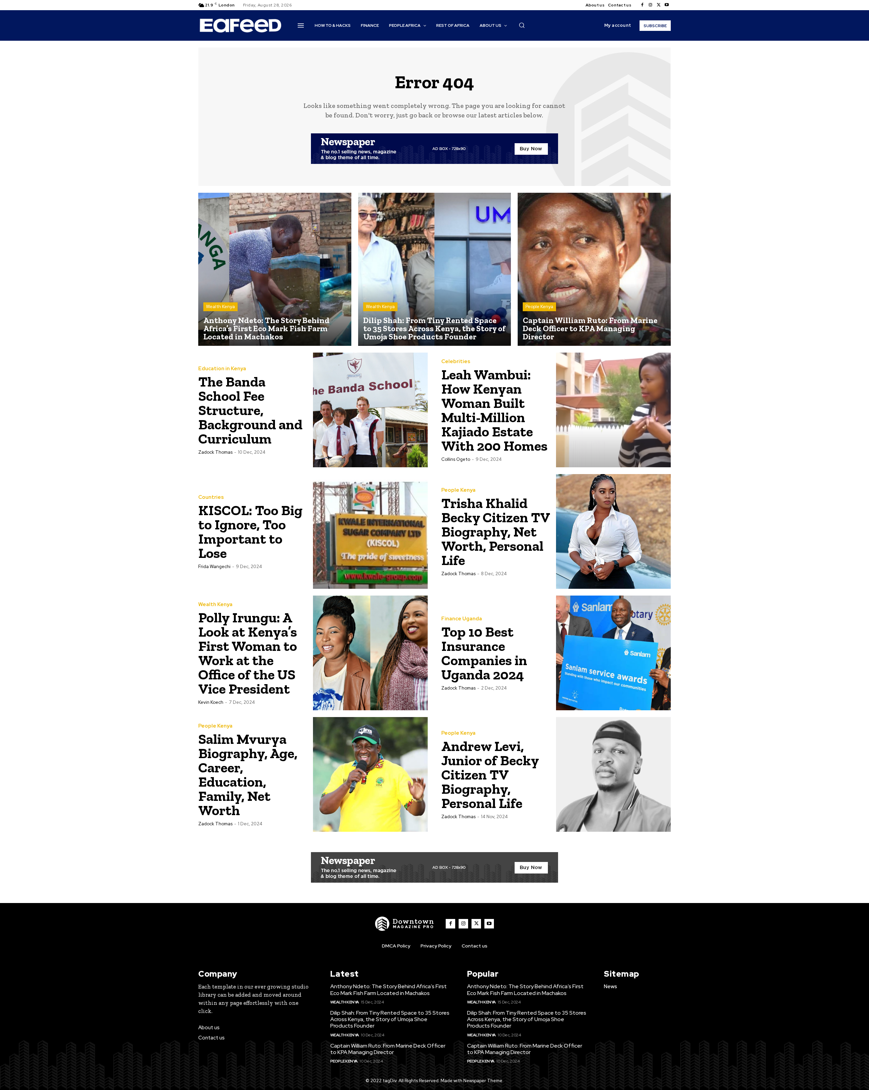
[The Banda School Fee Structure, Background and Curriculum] (370, 410)
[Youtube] (667, 5)
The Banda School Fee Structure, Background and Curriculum (250, 410)
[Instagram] (650, 5)
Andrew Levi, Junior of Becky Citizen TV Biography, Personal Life (490, 774)
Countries (211, 497)
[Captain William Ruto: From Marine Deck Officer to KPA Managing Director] (594, 269)
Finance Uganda (461, 618)
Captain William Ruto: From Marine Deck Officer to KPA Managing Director (387, 1049)
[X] (658, 5)
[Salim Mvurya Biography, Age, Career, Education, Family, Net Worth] (370, 774)
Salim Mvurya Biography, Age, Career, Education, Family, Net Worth (247, 774)
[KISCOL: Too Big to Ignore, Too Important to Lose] (370, 531)
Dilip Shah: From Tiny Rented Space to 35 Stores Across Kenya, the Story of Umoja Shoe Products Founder (389, 1019)
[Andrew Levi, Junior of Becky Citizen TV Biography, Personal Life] (613, 774)
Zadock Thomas (215, 452)
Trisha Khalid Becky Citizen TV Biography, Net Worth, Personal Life (495, 531)
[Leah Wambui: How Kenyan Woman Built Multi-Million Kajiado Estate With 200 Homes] (613, 410)
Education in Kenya (222, 368)
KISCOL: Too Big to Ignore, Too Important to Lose (250, 532)
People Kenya (539, 306)
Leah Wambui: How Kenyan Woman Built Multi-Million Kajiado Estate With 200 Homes (494, 410)
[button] (522, 25)
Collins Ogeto (455, 459)
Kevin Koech (210, 702)
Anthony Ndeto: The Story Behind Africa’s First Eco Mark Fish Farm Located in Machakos (388, 989)
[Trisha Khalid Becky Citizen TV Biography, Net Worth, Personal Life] (613, 531)
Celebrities (455, 361)
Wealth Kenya (220, 306)
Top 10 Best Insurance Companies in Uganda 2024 (484, 653)
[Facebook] (642, 5)
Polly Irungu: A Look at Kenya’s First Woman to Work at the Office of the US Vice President (247, 653)
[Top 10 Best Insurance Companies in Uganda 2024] (613, 653)
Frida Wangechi (214, 566)
